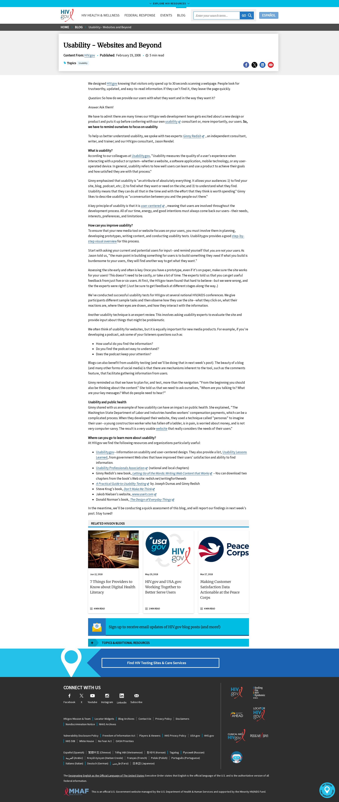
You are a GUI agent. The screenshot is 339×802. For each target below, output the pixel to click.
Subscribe (136, 702)
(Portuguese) (185, 758)
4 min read (99, 608)
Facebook (69, 702)
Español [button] (268, 15)
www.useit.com (142, 494)
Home (65, 27)
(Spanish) (74, 752)
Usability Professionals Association (120, 468)
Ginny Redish (192, 136)
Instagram (107, 702)
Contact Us (145, 718)
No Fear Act (105, 741)
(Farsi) (120, 763)
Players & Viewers (149, 735)
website (161, 428)
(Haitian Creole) (105, 758)
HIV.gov (89, 55)
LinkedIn (122, 702)
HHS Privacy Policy (175, 735)
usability (171, 121)
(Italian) (74, 763)
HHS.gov (209, 735)
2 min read (154, 608)
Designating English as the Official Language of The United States (106, 775)
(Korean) (156, 752)
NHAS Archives (107, 724)
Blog (181, 15)
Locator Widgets (104, 718)
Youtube (92, 702)
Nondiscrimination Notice (80, 724)
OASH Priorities (125, 741)
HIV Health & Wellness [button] (100, 15)
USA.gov (195, 735)
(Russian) (193, 752)
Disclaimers (182, 718)
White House (86, 741)
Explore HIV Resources (169, 3)
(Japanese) (144, 763)
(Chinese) (99, 752)
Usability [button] (83, 63)
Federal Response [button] (139, 15)
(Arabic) (74, 758)
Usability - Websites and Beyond (109, 27)
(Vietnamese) (129, 752)
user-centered (151, 206)
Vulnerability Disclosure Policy (81, 735)
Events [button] (166, 15)
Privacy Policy (163, 718)
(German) (97, 763)
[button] (247, 15)
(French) (137, 758)
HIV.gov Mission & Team (77, 718)
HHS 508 (70, 741)
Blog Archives (126, 718)
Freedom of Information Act (119, 735)
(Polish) (159, 758)
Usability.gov (141, 156)
